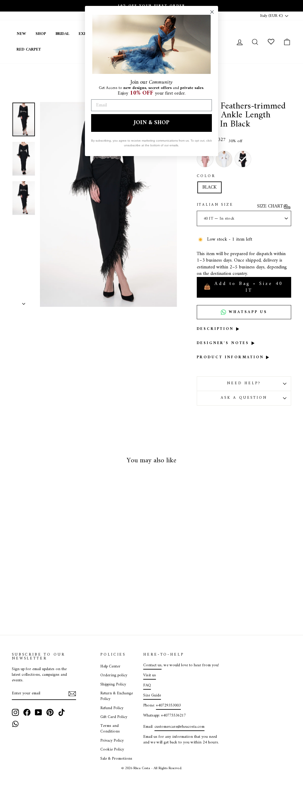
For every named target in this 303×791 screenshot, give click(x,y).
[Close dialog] (212, 12)
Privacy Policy (112, 740)
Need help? (244, 383)
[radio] (243, 159)
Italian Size (215, 205)
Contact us (152, 665)
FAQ (147, 685)
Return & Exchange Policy (116, 696)
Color (206, 176)
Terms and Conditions (110, 728)
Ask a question (244, 398)
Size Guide (152, 695)
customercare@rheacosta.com (179, 726)
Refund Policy (111, 708)
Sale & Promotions (116, 758)
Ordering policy (113, 675)
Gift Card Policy (113, 717)
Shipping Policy (113, 684)
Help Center (110, 666)
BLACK (209, 187)
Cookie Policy (112, 749)
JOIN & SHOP (151, 123)
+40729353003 (168, 705)
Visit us (149, 675)
